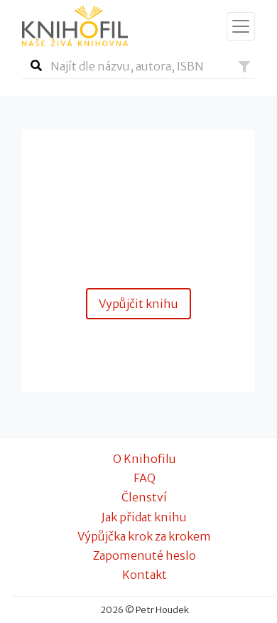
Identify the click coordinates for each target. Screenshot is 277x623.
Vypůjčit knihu (138, 304)
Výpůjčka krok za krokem (144, 536)
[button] (244, 66)
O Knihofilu (144, 459)
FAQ (145, 478)
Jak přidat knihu (144, 517)
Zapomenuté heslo (144, 555)
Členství (144, 497)
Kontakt (144, 575)
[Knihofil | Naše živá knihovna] (75, 26)
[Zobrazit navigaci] (241, 26)
